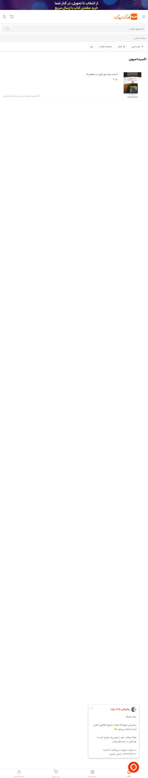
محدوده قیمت (105, 46)
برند (91, 46)
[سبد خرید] (11, 17)
